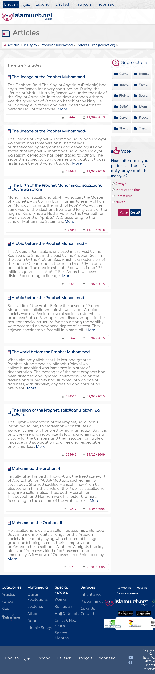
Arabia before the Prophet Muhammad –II (50, 298)
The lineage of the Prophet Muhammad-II (50, 77)
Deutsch (63, 4)
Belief (123, 106)
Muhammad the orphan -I (36, 469)
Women (61, 600)
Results (135, 212)
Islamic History (144, 73)
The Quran (144, 128)
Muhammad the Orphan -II (37, 523)
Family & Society (144, 84)
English (11, 4)
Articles (8, 595)
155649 (71, 454)
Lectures (35, 607)
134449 (71, 117)
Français (83, 4)
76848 (72, 230)
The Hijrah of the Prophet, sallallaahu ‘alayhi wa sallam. (56, 412)
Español (43, 4)
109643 (71, 284)
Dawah (124, 117)
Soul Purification (144, 95)
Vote (124, 212)
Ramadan (63, 607)
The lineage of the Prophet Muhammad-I (49, 131)
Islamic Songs (39, 628)
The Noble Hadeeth (124, 128)
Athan (33, 614)
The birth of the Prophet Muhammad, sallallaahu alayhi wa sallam (57, 187)
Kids (5, 609)
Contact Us (124, 587)
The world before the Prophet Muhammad (51, 352)
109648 (71, 338)
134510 (71, 396)
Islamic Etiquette (124, 84)
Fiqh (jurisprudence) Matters (124, 95)
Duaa (32, 621)
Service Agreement (128, 593)
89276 (72, 567)
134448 (71, 171)
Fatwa (7, 602)
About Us (141, 587)
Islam (143, 106)
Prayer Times (92, 602)
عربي (26, 4)
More (62, 109)
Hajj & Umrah (67, 614)
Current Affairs (124, 73)
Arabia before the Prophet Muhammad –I (50, 244)
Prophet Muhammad (144, 117)
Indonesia (106, 4)
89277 (72, 509)
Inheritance (91, 595)
